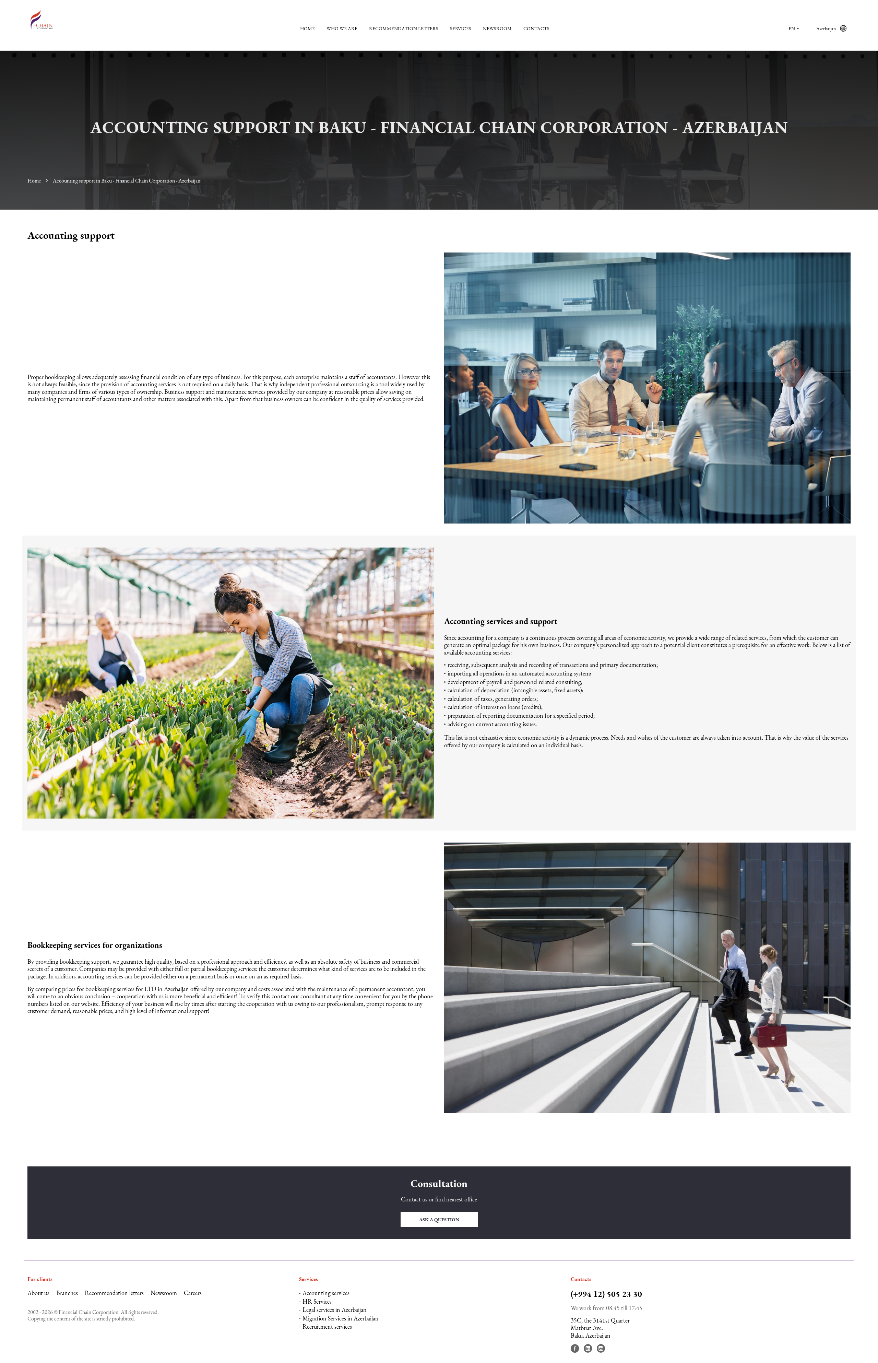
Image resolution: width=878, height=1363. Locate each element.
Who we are (342, 28)
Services (460, 28)
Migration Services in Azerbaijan (340, 1318)
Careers (193, 1293)
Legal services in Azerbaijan (334, 1310)
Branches (67, 1293)
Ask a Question (439, 1220)
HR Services (317, 1301)
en (791, 28)
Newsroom (497, 28)
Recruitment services (327, 1326)
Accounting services (325, 1293)
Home (307, 28)
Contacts (536, 28)
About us (38, 1293)
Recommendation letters (403, 28)
